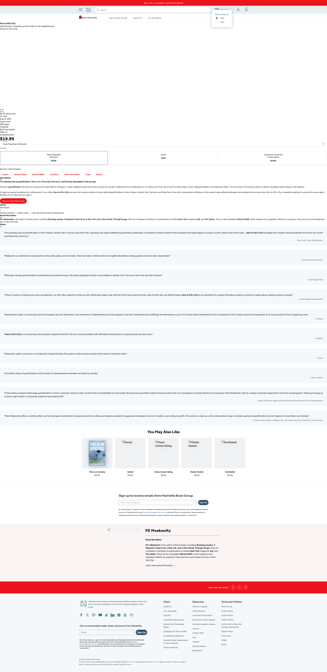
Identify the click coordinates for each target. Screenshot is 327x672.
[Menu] (80, 9)
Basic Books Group (118, 18)
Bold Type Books (7, 129)
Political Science (7, 212)
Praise (3, 224)
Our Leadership (170, 611)
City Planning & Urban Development (47, 212)
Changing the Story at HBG (175, 631)
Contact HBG (198, 632)
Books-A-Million (38, 174)
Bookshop (54, 174)
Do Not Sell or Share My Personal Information (231, 625)
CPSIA (224, 640)
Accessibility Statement (174, 635)
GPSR (223, 644)
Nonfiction (4, 207)
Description (5, 178)
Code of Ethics (227, 619)
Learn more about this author (159, 565)
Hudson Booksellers (72, 174)
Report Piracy (227, 631)
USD (222, 17)
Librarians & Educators (202, 615)
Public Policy (23, 212)
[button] (163, 110)
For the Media (154, 18)
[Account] (238, 10)
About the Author (8, 215)
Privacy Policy (227, 611)
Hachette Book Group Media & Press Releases (176, 641)
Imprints (167, 615)
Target (87, 174)
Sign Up (203, 502)
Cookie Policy (227, 615)
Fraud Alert (226, 635)
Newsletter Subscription (174, 619)
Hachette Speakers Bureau (203, 624)
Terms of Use (226, 606)
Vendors (195, 641)
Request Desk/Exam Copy (13, 201)
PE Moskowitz (9, 113)
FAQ (194, 637)
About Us (137, 18)
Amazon (5, 174)
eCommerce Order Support (203, 619)
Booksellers (197, 650)
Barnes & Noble (20, 174)
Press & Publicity (171, 647)
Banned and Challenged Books (174, 625)
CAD (222, 22)
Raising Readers (199, 646)
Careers (195, 628)
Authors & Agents (199, 606)
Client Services (198, 611)
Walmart (99, 174)
